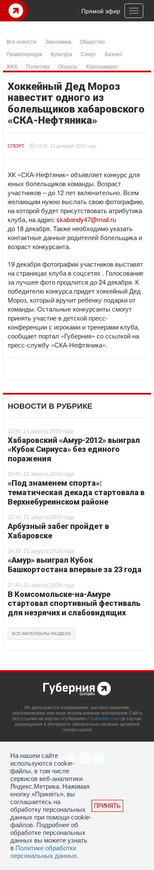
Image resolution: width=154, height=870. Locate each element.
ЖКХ (12, 66)
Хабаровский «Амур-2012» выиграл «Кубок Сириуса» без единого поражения (74, 449)
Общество (92, 41)
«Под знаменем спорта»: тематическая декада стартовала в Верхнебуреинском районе (76, 492)
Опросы (67, 66)
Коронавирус (102, 66)
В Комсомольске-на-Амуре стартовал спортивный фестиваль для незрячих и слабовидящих (74, 603)
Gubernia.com (104, 718)
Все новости (21, 41)
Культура (61, 53)
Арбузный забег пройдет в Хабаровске (58, 531)
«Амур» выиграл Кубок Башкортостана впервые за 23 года (75, 564)
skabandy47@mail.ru (86, 219)
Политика (38, 66)
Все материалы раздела (41, 633)
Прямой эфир (100, 10)
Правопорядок (24, 53)
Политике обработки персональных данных (43, 851)
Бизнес (113, 53)
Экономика (58, 41)
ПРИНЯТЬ (107, 805)
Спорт (88, 53)
